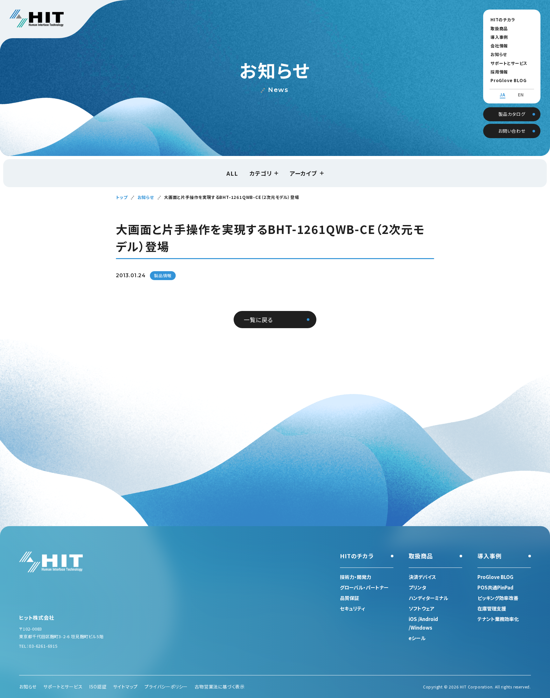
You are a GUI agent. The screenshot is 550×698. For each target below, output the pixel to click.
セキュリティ (352, 608)
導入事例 (499, 37)
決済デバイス (422, 577)
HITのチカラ (502, 20)
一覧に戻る (258, 319)
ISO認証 (97, 686)
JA (502, 95)
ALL (232, 173)
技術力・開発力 (355, 577)
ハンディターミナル (428, 598)
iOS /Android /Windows (423, 623)
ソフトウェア (421, 608)
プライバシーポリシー (166, 686)
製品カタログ (511, 114)
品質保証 (349, 598)
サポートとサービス (508, 63)
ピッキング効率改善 (497, 598)
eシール (417, 638)
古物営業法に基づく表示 (219, 686)
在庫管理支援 (491, 608)
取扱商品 (499, 28)
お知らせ (498, 54)
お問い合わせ (511, 131)
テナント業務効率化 (498, 619)
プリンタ (417, 587)
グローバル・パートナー (364, 587)
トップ (121, 197)
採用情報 (499, 72)
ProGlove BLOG (508, 80)
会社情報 (499, 46)
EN (521, 95)
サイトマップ (125, 686)
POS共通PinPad (495, 587)
